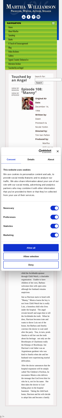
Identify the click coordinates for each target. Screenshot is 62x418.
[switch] (54, 217)
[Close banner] (58, 151)
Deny (31, 265)
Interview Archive (14, 63)
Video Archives (13, 51)
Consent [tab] (11, 159)
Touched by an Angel (15, 67)
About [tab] (51, 159)
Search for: (40, 76)
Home (10, 27)
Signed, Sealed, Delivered (17, 59)
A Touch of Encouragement (18, 43)
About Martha (13, 31)
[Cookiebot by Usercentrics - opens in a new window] (39, 151)
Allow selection (31, 256)
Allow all (31, 248)
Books (10, 39)
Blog (10, 47)
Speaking (11, 35)
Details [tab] (31, 159)
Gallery (11, 55)
